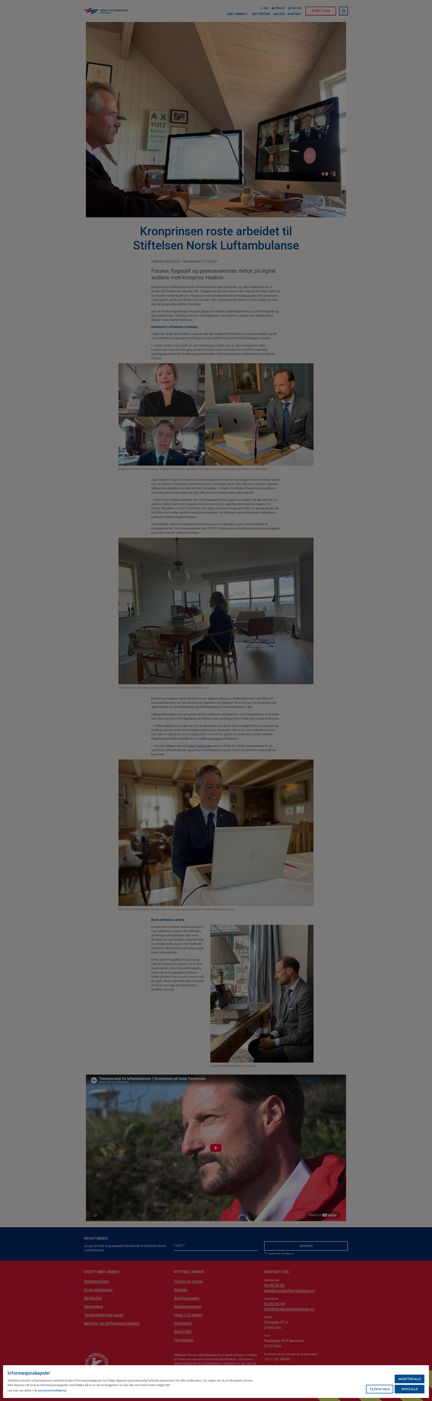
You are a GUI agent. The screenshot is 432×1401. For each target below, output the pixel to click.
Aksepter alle (409, 1379)
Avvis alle (409, 1389)
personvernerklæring (52, 1390)
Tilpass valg (380, 1389)
